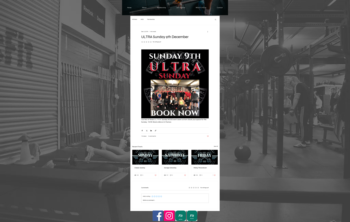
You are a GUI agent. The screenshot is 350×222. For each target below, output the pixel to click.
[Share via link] (155, 130)
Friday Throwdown (200, 168)
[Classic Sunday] (145, 157)
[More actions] (208, 31)
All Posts (134, 19)
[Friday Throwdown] (204, 157)
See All (216, 146)
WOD (142, 19)
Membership (151, 19)
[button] (215, 19)
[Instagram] (169, 216)
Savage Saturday (170, 168)
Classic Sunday (139, 168)
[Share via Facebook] (142, 130)
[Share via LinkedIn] (151, 130)
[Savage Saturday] (175, 157)
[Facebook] (158, 216)
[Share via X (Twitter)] (146, 130)
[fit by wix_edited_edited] (180, 216)
